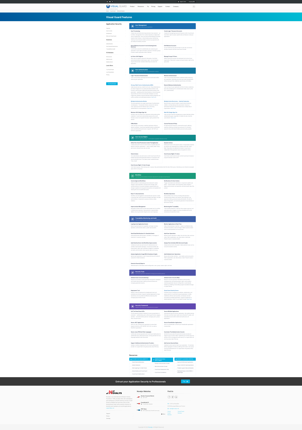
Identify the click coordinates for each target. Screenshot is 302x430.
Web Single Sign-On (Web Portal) (139, 368)
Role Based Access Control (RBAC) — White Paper (185, 371)
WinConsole (109, 56)
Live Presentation (110, 72)
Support (160, 6)
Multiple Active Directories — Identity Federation (176, 101)
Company (176, 6)
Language (191, 1)
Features (108, 28)
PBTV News (144, 409)
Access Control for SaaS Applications (185, 365)
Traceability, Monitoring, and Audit (146, 218)
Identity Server (109, 62)
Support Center (183, 1)
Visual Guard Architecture (160, 372)
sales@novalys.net (174, 408)
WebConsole (109, 59)
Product (132, 6)
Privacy (107, 416)
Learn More (109, 408)
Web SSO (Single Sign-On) (170, 112)
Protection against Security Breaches (185, 368)
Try (148, 6)
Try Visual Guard (110, 69)
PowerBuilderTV (145, 402)
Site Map (108, 418)
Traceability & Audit (110, 49)
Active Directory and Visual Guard (139, 371)
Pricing (153, 6)
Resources (141, 6)
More (164, 414)
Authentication (109, 43)
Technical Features (120, 11)
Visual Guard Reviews (170, 413)
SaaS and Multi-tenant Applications (185, 362)
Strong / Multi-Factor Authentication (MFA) (142, 85)
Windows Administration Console (162, 363)
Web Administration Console (161, 366)
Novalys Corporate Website (147, 396)
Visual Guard (113, 11)
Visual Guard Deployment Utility (162, 369)
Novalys (150, 427)
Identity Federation (136, 365)
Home (107, 11)
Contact (167, 6)
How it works (109, 30)
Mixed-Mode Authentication (138, 362)
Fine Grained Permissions (112, 46)
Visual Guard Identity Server (171, 290)
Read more (153, 97)
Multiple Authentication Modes (139, 101)
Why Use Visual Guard (111, 36)
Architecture (109, 33)
